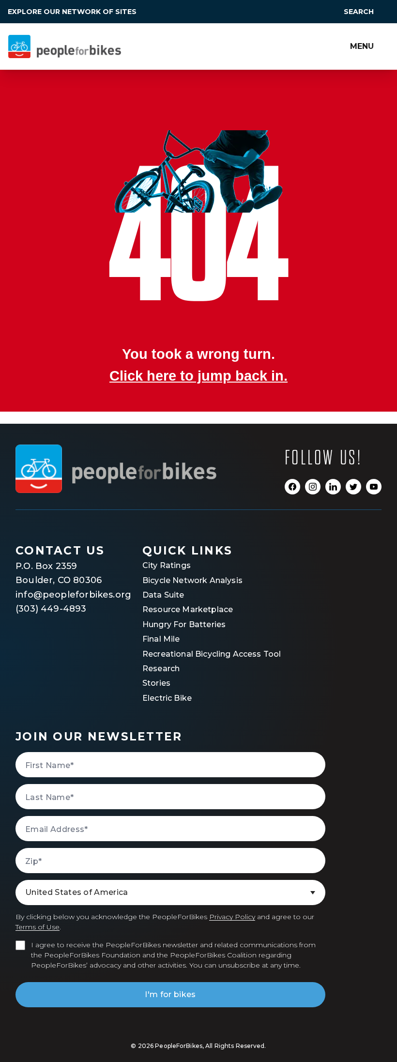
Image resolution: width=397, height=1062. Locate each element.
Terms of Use (37, 927)
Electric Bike (167, 698)
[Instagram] (313, 486)
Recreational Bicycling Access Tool (211, 654)
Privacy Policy (232, 916)
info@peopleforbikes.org (61, 594)
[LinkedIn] (333, 486)
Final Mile (161, 639)
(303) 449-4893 (51, 608)
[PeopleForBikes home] (115, 469)
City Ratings (166, 565)
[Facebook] (292, 486)
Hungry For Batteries (184, 624)
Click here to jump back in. (198, 376)
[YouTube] (374, 486)
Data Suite (163, 595)
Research (161, 668)
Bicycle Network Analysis (192, 580)
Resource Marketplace (187, 609)
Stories (156, 683)
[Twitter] (353, 486)
